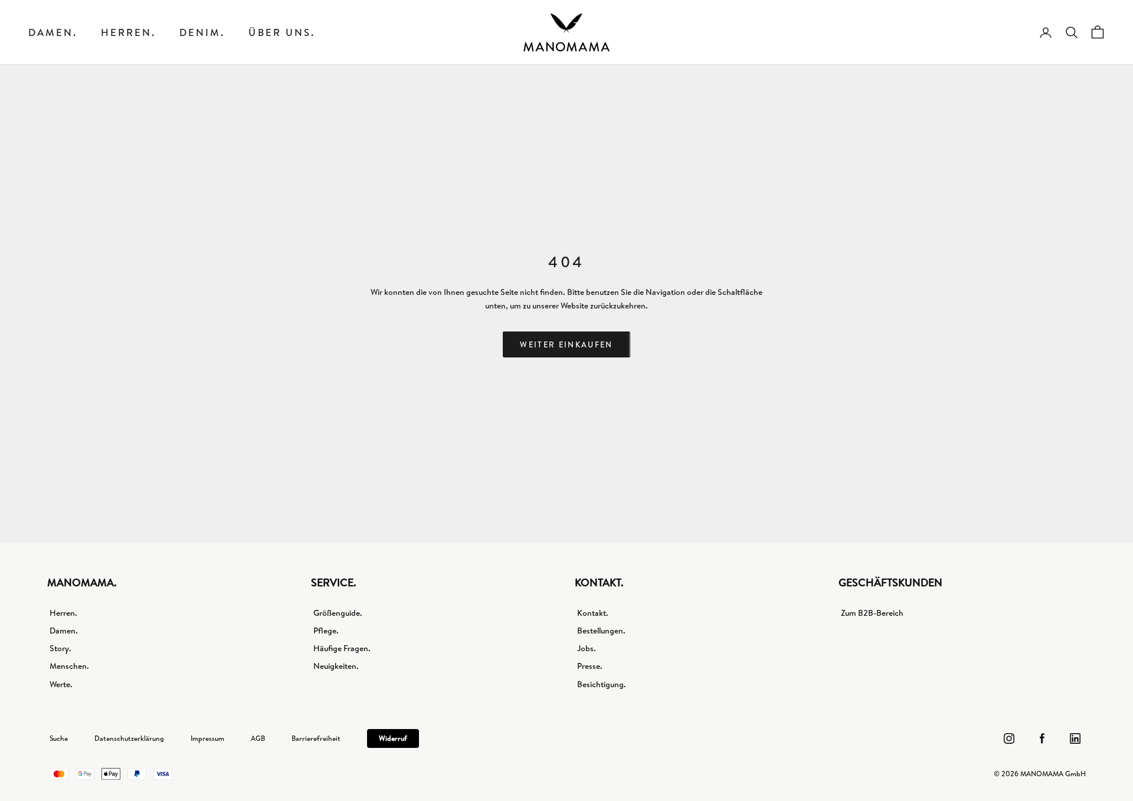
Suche (59, 738)
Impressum (207, 738)
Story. (60, 648)
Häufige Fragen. (342, 648)
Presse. (589, 666)
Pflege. (326, 630)
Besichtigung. (601, 684)
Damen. (52, 32)
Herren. (128, 32)
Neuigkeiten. (336, 666)
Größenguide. (337, 613)
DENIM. (202, 32)
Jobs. (586, 648)
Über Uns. (281, 32)
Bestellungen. (601, 630)
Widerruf (393, 738)
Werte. (61, 684)
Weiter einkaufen (566, 344)
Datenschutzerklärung (129, 738)
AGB (258, 738)
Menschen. (69, 666)
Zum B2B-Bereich (872, 613)
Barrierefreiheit (316, 738)
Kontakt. (592, 613)
